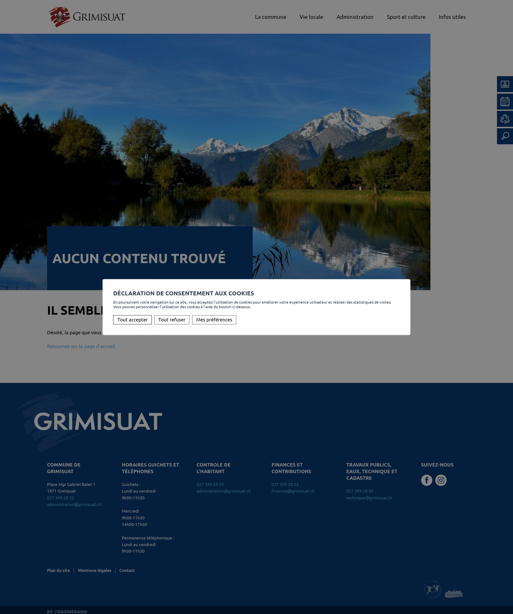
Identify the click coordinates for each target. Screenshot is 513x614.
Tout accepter (132, 319)
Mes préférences (214, 319)
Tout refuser (171, 319)
